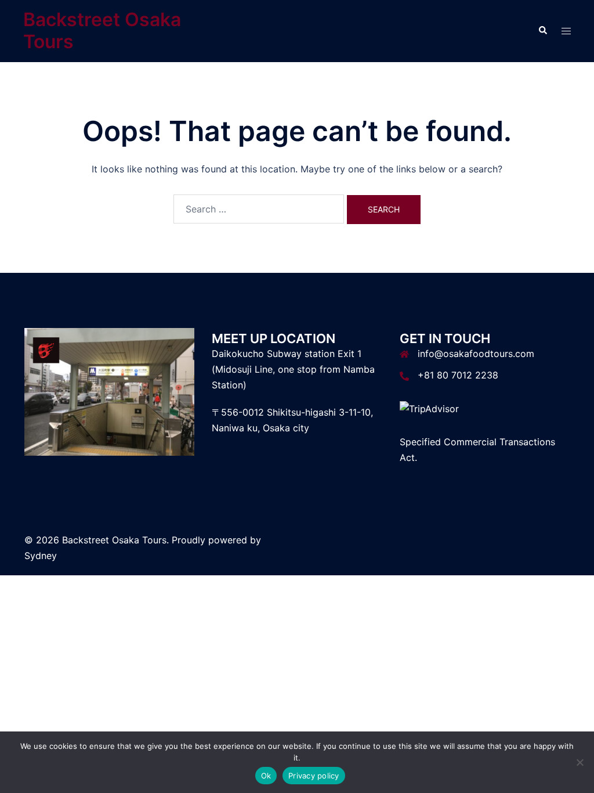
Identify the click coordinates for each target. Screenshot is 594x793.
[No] (579, 762)
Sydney (40, 555)
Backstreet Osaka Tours (102, 30)
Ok (266, 775)
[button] (542, 30)
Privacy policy (313, 775)
